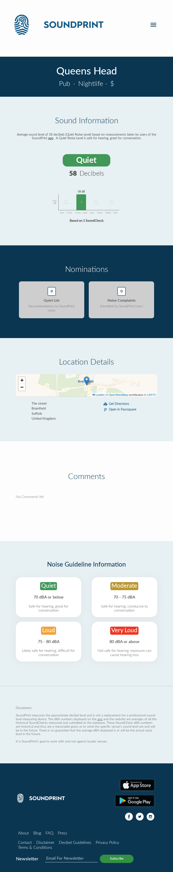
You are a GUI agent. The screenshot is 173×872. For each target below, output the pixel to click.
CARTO (151, 395)
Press (62, 833)
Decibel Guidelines (75, 843)
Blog (37, 833)
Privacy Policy (107, 843)
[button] (86, 381)
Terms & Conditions (35, 848)
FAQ (49, 833)
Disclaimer (45, 843)
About (23, 833)
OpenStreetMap (118, 395)
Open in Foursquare (122, 409)
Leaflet (99, 395)
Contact (25, 843)
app (50, 138)
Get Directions (119, 404)
